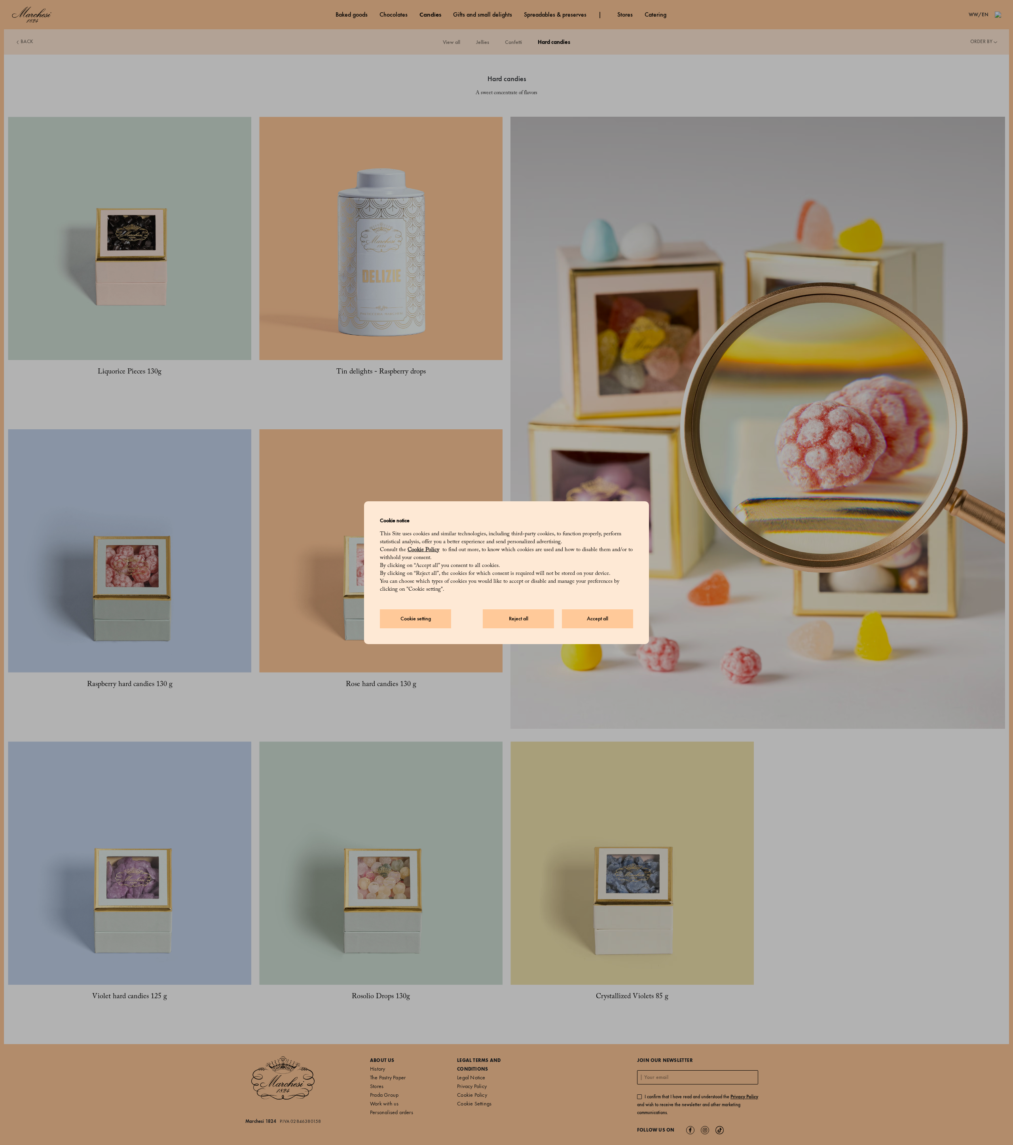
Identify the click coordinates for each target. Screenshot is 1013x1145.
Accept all (597, 618)
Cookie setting (415, 618)
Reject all (518, 618)
